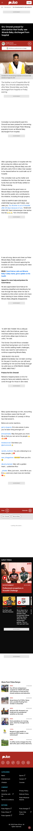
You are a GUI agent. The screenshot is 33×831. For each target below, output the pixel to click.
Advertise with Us (5, 795)
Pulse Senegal (23, 808)
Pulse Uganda (5, 815)
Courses (21, 782)
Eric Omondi (5, 516)
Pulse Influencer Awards (24, 798)
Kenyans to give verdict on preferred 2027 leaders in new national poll (19, 733)
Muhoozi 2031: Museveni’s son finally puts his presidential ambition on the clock (19, 712)
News (11, 685)
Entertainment (7, 7)
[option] (9, 612)
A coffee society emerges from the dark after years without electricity (21, 742)
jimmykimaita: (6, 434)
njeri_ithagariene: (7, 457)
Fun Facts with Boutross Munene (8, 611)
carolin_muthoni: (7, 451)
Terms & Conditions (7, 799)
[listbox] (17, 611)
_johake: (4, 471)
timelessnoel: (6, 443)
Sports (21, 775)
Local (12, 729)
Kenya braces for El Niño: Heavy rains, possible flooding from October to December (19, 701)
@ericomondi (6, 445)
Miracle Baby (16, 516)
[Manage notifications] (29, 827)
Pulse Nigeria (5, 808)
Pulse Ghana (5, 812)
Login (29, 2)
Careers (21, 779)
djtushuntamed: (7, 464)
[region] (16, 611)
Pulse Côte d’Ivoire (22, 813)
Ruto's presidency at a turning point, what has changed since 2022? (19, 722)
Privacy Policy (23, 791)
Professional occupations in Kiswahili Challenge (13, 589)
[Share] (29, 43)
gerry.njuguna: (6, 427)
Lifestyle (4, 782)
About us (4, 791)
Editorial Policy (24, 794)
